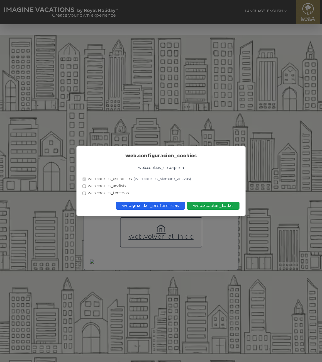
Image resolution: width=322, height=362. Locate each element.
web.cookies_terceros (108, 193)
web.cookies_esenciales (139, 179)
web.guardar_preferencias (150, 205)
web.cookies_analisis (107, 186)
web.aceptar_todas (213, 205)
